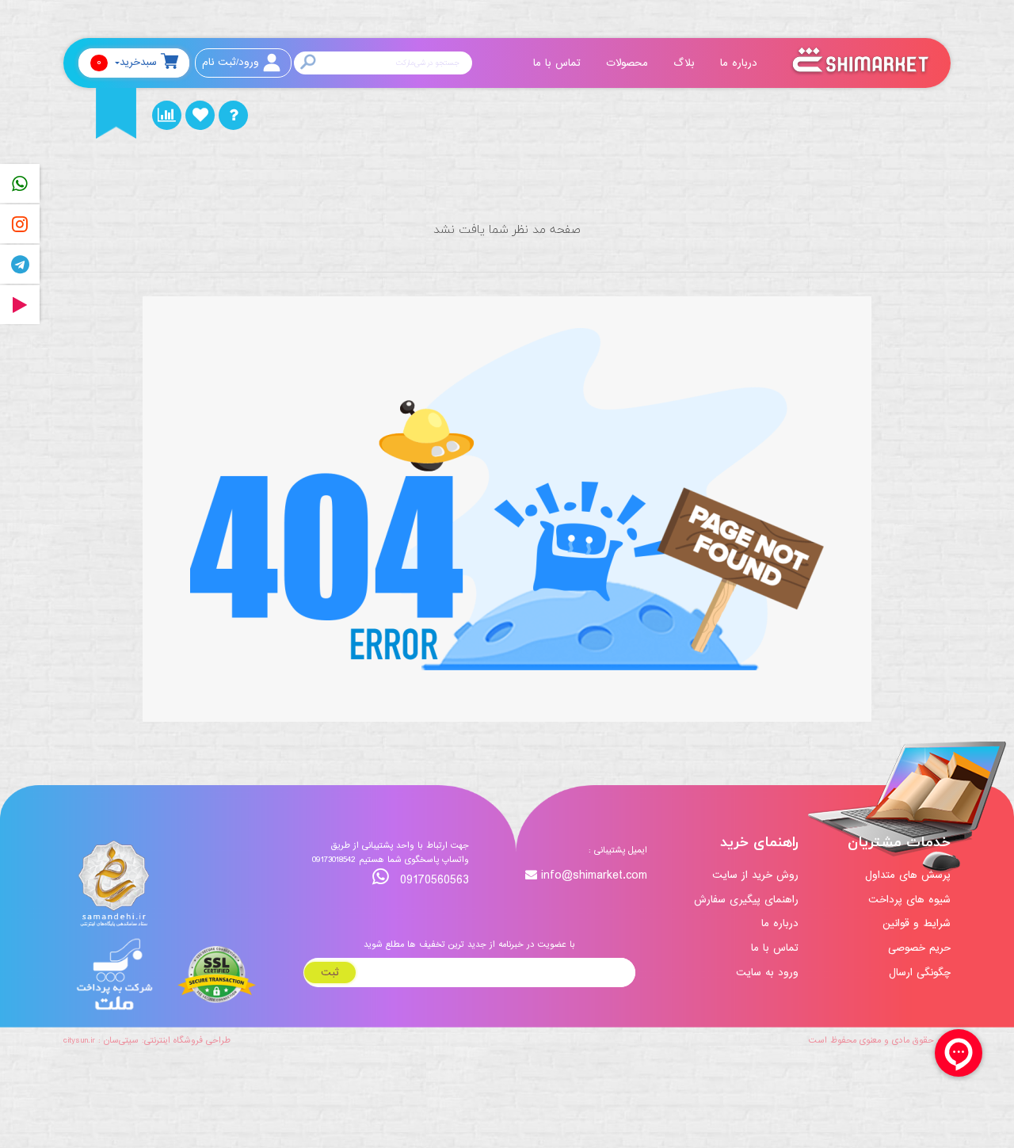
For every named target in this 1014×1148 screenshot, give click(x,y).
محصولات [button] (629, 63)
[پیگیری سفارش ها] (166, 115)
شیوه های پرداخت (909, 899)
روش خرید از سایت (755, 875)
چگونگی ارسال (920, 972)
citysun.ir (79, 1040)
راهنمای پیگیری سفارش (746, 899)
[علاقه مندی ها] (200, 115)
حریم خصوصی (919, 947)
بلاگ (686, 63)
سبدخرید (127, 62)
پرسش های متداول (908, 875)
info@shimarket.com (594, 876)
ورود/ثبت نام (230, 62)
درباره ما (740, 63)
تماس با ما (559, 63)
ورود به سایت (767, 972)
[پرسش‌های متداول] (233, 115)
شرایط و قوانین (916, 923)
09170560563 (432, 880)
